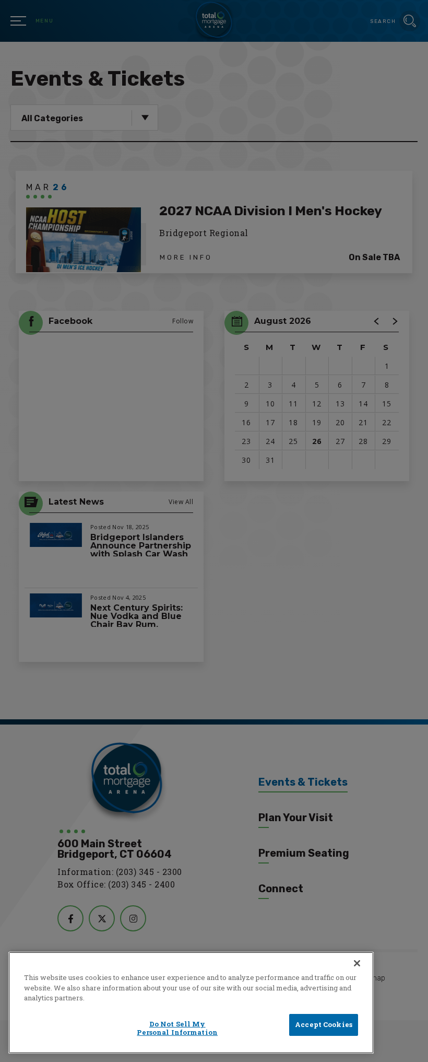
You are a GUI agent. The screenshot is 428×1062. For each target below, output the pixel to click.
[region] (191, 1002)
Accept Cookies (323, 1024)
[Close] (357, 963)
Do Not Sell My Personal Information (177, 1028)
